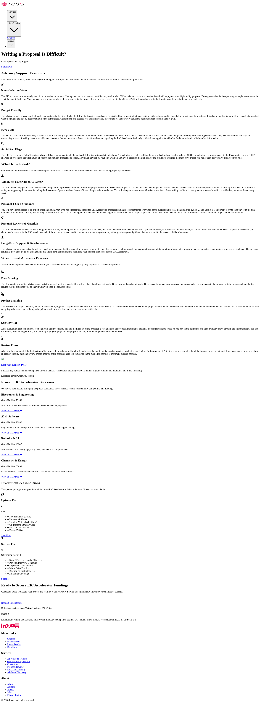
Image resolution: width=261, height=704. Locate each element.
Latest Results (14, 644)
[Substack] (17, 627)
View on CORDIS (10, 410)
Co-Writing (12, 664)
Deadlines (12, 647)
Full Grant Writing (16, 669)
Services (12, 12)
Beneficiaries (14, 23)
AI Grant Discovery (16, 672)
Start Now (6, 535)
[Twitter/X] (8, 627)
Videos (10, 689)
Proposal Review (15, 667)
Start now (5, 579)
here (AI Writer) (45, 608)
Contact (11, 38)
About (11, 41)
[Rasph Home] (12, 6)
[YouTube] (12, 627)
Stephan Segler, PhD (14, 364)
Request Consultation (11, 603)
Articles (11, 687)
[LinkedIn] (3, 627)
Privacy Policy (14, 695)
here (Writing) (26, 608)
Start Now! (6, 66)
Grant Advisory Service (18, 661)
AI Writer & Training (17, 658)
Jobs (9, 692)
